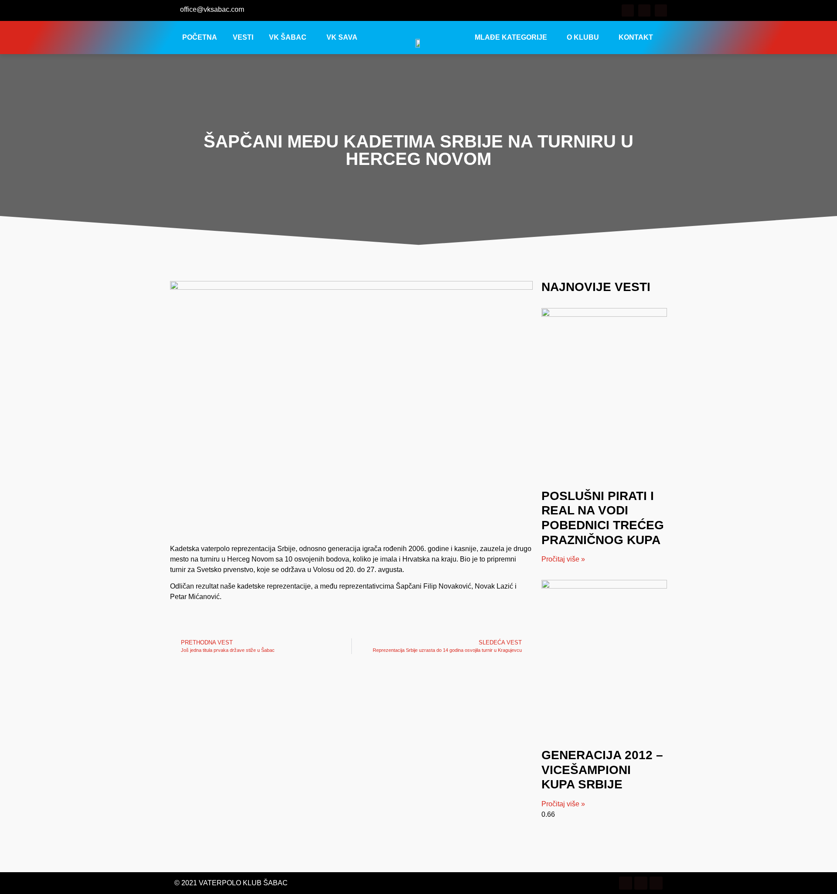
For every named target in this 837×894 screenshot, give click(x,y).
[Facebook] (628, 10)
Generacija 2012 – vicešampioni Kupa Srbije (602, 769)
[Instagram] (644, 10)
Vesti (243, 37)
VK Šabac (287, 37)
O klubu (583, 37)
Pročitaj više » (563, 559)
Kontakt (636, 37)
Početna (199, 37)
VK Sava (342, 37)
